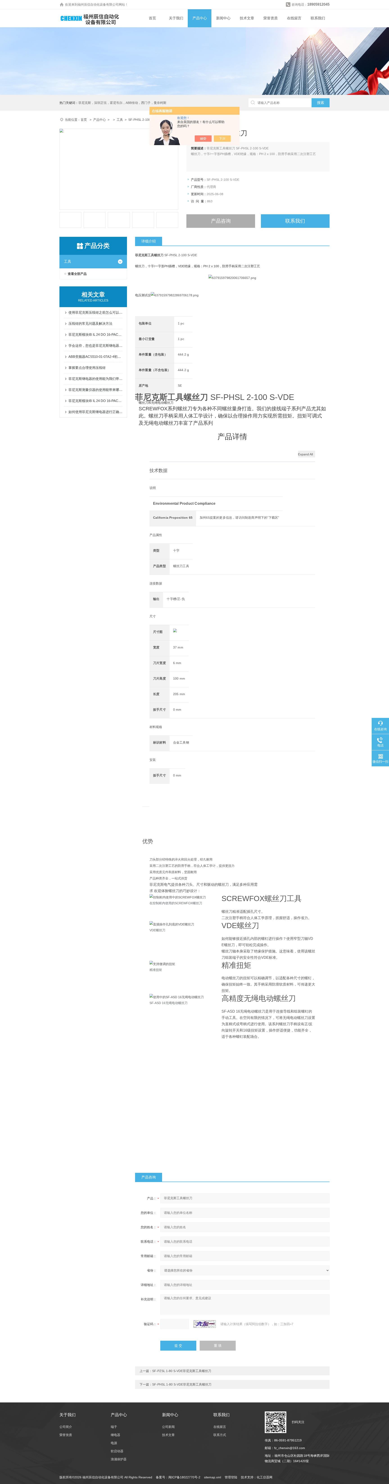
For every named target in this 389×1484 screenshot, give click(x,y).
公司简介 (65, 1427)
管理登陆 (231, 1477)
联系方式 (219, 1435)
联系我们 (318, 18)
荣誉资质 (270, 18)
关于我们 (176, 18)
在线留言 (294, 18)
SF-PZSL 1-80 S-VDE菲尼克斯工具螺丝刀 (181, 1371)
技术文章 (247, 18)
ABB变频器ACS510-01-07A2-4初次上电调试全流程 (95, 356)
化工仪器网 (264, 1477)
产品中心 (199, 18)
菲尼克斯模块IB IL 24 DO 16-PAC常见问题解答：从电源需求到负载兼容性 (95, 334)
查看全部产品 (77, 274)
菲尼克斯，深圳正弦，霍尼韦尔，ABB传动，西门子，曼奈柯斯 (122, 103)
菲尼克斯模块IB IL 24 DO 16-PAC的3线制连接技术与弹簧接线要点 (95, 401)
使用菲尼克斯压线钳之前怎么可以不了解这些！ (95, 312)
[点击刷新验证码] (204, 1324)
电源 (114, 1443)
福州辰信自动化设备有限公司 (98, 4)
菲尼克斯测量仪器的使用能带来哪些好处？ (95, 390)
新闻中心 (223, 18)
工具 (120, 119)
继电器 (115, 1435)
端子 (114, 1427)
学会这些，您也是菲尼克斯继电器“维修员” (95, 345)
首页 (152, 18)
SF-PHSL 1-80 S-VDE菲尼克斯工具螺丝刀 (181, 1384)
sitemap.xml (212, 1477)
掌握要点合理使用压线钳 (87, 368)
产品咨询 (221, 221)
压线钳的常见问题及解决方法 (90, 323)
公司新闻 (168, 1427)
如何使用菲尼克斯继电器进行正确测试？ (95, 412)
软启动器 (117, 1451)
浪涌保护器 (119, 1459)
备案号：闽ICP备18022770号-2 (178, 1477)
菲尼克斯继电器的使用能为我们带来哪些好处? (95, 379)
